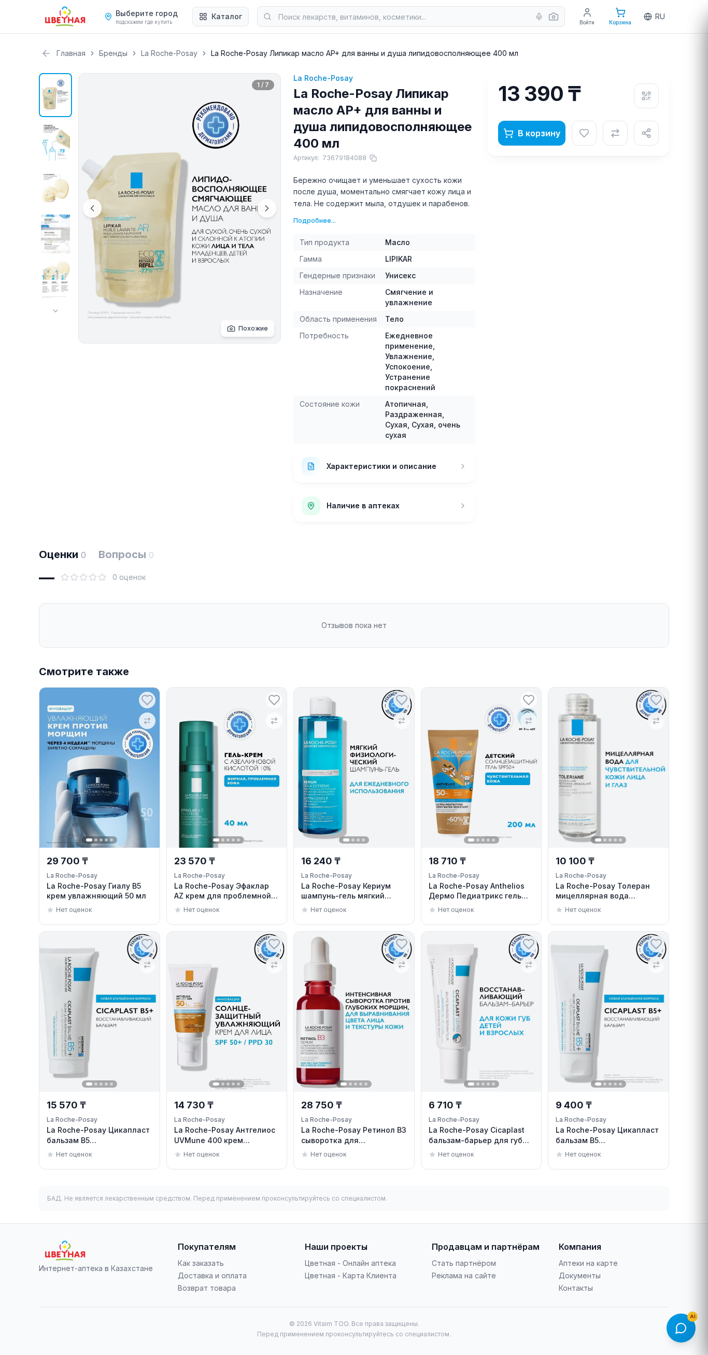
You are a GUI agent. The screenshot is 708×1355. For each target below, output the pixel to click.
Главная (71, 53)
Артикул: (329, 158)
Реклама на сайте (464, 1275)
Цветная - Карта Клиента (351, 1275)
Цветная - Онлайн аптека (350, 1263)
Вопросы (126, 554)
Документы (580, 1275)
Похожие (253, 328)
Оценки (62, 554)
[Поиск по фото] (553, 16)
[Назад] (46, 53)
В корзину (539, 133)
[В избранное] (584, 133)
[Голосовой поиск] (539, 16)
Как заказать (201, 1263)
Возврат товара (207, 1287)
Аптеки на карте (588, 1263)
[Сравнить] (615, 133)
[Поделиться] (646, 133)
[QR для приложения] (646, 95)
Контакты (576, 1287)
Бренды (113, 53)
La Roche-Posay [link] (72, 875)
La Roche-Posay (169, 53)
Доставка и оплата (212, 1275)
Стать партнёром (464, 1263)
